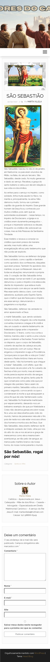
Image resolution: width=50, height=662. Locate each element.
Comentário (10, 551)
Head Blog (28, 656)
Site (6, 610)
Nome (7, 586)
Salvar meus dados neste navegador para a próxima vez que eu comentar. (23, 626)
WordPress (39, 653)
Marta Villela (35, 102)
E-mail (8, 598)
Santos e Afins (19, 464)
